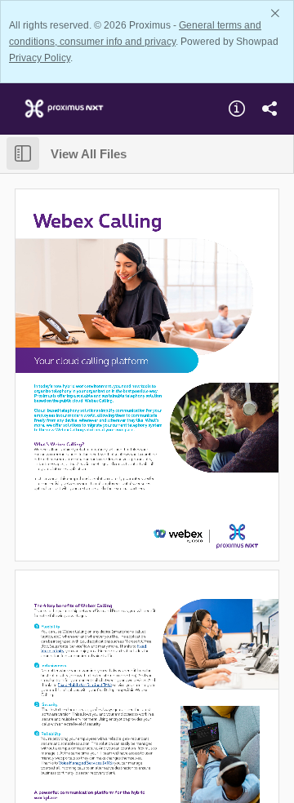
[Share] (269, 108)
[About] (236, 108)
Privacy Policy (39, 58)
